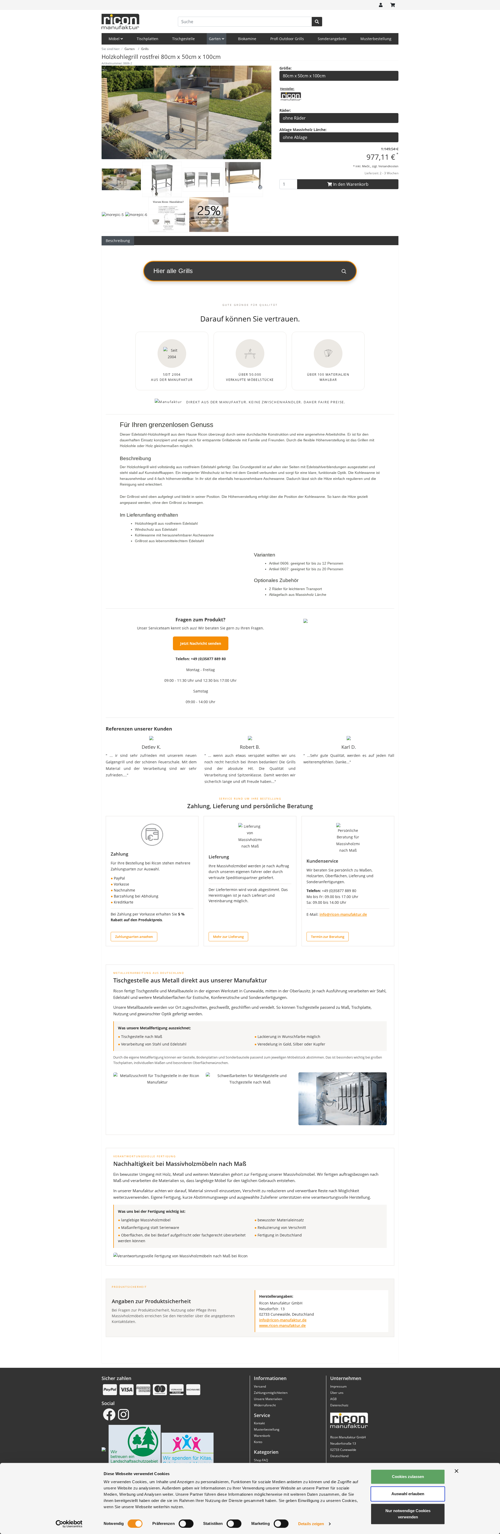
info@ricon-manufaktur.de (343, 914)
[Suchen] (316, 22)
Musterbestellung (375, 38)
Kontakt (259, 1423)
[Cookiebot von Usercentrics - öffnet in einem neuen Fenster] (69, 1524)
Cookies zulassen (408, 1476)
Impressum (338, 1386)
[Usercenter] (381, 5)
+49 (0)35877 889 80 (208, 658)
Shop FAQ (261, 1460)
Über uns (336, 1392)
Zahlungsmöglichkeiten (271, 1392)
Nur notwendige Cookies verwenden (407, 1513)
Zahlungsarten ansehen (134, 936)
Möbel (115, 38)
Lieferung (219, 857)
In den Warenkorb (350, 184)
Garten (215, 38)
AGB (333, 1399)
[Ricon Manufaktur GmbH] (290, 95)
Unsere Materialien (268, 1399)
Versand (260, 1386)
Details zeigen (311, 1523)
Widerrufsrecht (265, 1405)
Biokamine (247, 38)
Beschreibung (118, 240)
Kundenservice (322, 861)
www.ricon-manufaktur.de (282, 1325)
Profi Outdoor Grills (287, 38)
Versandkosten (388, 166)
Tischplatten (147, 38)
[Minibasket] (392, 5)
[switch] (186, 1523)
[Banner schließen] (456, 1471)
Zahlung (119, 854)
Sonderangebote (332, 38)
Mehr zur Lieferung (228, 936)
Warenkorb (262, 1435)
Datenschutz (339, 1405)
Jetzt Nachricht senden (200, 643)
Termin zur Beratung (327, 936)
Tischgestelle (183, 38)
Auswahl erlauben (407, 1494)
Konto (258, 1442)
